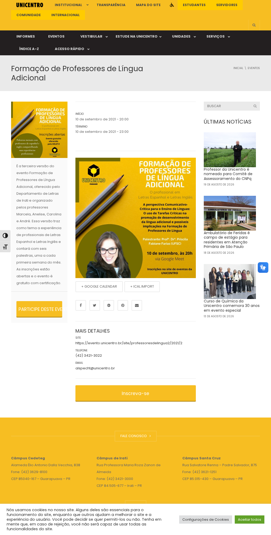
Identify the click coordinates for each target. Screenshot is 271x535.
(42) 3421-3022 (88, 355)
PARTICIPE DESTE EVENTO (40, 309)
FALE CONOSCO (134, 435)
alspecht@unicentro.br (95, 368)
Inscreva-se (135, 393)
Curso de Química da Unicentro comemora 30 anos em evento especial (232, 305)
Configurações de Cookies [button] (205, 519)
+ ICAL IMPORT (142, 286)
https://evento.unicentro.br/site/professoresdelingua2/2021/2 (128, 343)
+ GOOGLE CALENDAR (99, 286)
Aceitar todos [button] (249, 519)
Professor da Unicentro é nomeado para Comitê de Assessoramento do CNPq (228, 174)
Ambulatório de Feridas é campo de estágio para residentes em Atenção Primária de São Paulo (227, 240)
